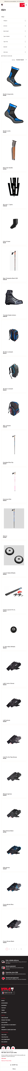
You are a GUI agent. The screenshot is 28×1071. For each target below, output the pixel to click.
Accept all (15, 1064)
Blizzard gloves (7, 794)
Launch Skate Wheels (9, 573)
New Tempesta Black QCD (10, 278)
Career (3, 1027)
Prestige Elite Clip (8, 462)
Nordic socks (6, 131)
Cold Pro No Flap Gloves (10, 757)
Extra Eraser (6, 241)
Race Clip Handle (8, 167)
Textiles (3, 1007)
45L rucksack (7, 425)
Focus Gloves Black (8, 941)
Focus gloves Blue (8, 904)
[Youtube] (13, 1048)
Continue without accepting (7, 1051)
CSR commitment (5, 1039)
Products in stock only (7, 55)
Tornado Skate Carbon (9, 315)
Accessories (4, 1003)
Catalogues (4, 1022)
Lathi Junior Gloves (8, 683)
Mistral (5, 536)
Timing (3, 1010)
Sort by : (13, 59)
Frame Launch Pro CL (9, 609)
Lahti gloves (6, 720)
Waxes (3, 1000)
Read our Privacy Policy (6, 1060)
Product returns (5, 1020)
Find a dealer (4, 1017)
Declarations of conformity (8, 1024)
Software (3, 1012)
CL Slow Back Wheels (9, 646)
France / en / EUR (8, 992)
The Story (4, 1034)
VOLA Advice (4, 1041)
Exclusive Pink (7, 499)
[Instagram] (3, 1048)
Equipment (4, 1005)
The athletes (4, 1037)
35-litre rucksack (8, 352)
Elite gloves (6, 867)
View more (3, 1058)
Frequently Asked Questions (8, 1029)
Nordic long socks (8, 94)
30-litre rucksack (8, 388)
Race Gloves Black (8, 830)
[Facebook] (8, 1048)
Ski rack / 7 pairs (8, 204)
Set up (14, 1069)
